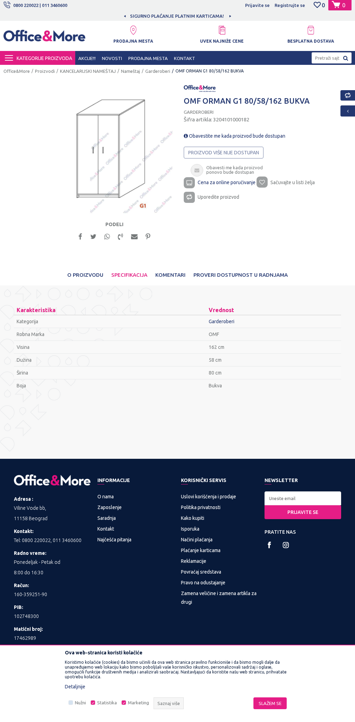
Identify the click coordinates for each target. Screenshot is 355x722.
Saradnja (106, 518)
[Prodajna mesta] (133, 30)
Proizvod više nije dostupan (223, 152)
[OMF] (200, 88)
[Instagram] (286, 545)
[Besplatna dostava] (311, 30)
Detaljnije (75, 686)
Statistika (107, 702)
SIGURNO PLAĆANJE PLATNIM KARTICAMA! (177, 16)
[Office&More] (44, 38)
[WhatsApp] (107, 236)
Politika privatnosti (200, 507)
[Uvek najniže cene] (222, 30)
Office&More (16, 71)
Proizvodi (45, 71)
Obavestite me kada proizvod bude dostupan (236, 136)
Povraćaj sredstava (201, 572)
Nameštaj (130, 71)
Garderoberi (157, 71)
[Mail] (134, 236)
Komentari (170, 275)
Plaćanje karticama (200, 550)
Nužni (80, 702)
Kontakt (105, 529)
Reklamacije (193, 561)
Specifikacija (129, 275)
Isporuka (190, 529)
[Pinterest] (148, 236)
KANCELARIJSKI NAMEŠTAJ (88, 71)
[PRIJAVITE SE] (303, 498)
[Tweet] (93, 236)
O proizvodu (85, 275)
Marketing (138, 702)
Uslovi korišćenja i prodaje (208, 496)
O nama (105, 496)
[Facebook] (80, 236)
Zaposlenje (109, 507)
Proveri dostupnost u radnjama (240, 275)
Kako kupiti (192, 518)
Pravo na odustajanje (203, 582)
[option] (177, 16)
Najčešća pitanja (114, 539)
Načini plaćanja (197, 539)
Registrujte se (290, 5)
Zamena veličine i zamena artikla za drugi (219, 598)
